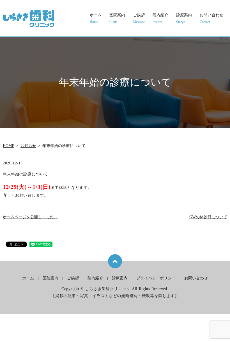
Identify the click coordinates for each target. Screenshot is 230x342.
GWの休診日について (208, 217)
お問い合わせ (211, 18)
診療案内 (184, 18)
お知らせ (28, 146)
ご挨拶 (139, 18)
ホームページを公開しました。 (30, 217)
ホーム (96, 18)
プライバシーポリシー (156, 278)
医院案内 (117, 18)
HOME (8, 146)
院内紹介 (160, 18)
